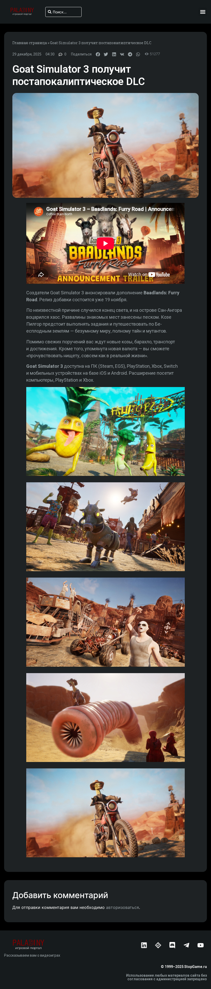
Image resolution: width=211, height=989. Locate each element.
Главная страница (29, 42)
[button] (202, 12)
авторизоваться (122, 907)
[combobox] (63, 12)
